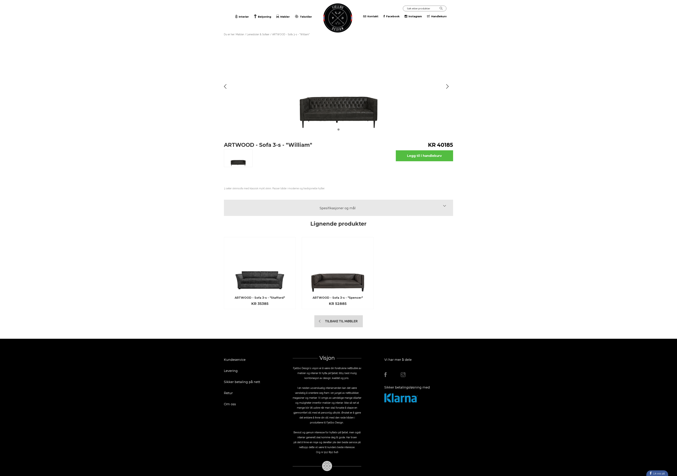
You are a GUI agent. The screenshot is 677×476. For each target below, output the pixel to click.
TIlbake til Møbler (341, 321)
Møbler (240, 34)
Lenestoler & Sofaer (258, 34)
